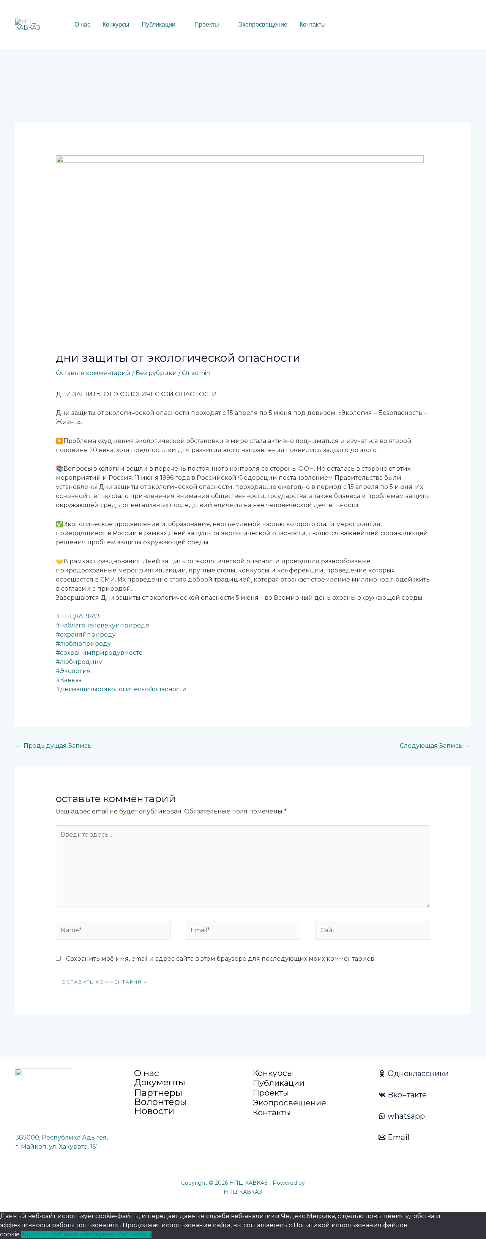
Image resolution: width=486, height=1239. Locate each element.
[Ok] (431, 25)
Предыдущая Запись (54, 745)
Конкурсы (116, 24)
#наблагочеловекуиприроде (102, 625)
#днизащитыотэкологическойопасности (121, 689)
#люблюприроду (83, 643)
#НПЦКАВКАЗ (78, 616)
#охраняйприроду (86, 634)
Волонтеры (160, 1101)
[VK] (420, 25)
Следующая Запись (435, 745)
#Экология (73, 671)
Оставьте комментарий (93, 373)
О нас (82, 24)
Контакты (313, 24)
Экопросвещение (262, 24)
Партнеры (158, 1092)
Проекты (206, 24)
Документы (159, 1082)
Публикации (158, 24)
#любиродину (79, 661)
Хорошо (33, 1234)
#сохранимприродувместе (99, 652)
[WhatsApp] (409, 25)
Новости (154, 1110)
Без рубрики (156, 373)
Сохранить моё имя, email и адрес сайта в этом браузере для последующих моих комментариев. (221, 958)
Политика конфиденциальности (98, 1234)
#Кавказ (69, 680)
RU (349, 24)
